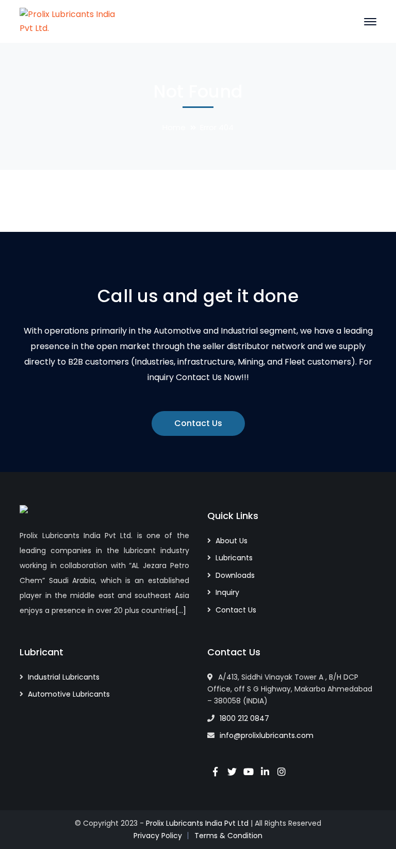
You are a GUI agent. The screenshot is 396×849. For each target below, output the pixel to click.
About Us (232, 541)
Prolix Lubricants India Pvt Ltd (197, 823)
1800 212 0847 (244, 718)
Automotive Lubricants (69, 694)
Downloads (235, 575)
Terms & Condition (228, 835)
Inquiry (227, 592)
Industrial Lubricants (64, 677)
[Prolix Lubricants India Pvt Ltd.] (71, 21)
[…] (180, 610)
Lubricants (234, 558)
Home (174, 127)
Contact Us (198, 423)
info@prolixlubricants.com (267, 735)
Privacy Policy (158, 835)
